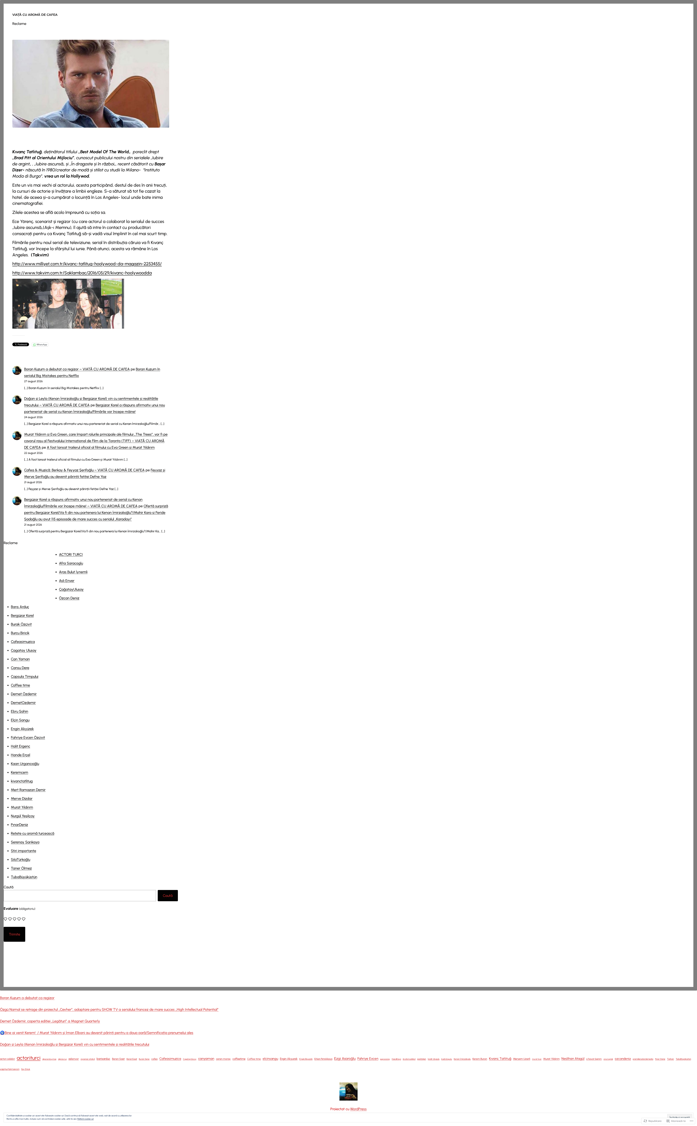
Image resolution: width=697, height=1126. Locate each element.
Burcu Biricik (20, 633)
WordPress (358, 1109)
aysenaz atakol (88, 1059)
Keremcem (19, 772)
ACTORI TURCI (71, 554)
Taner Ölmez (21, 868)
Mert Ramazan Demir (28, 790)
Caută (8, 887)
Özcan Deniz (69, 598)
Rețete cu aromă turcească (32, 833)
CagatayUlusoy (189, 1059)
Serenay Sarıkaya (25, 842)
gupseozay (385, 1059)
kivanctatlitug (22, 781)
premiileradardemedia (643, 1059)
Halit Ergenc (20, 746)
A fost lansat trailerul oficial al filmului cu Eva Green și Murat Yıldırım (101, 447)
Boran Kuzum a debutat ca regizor (27, 998)
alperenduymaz (49, 1059)
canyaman (206, 1058)
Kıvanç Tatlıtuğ (500, 1058)
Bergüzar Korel (22, 615)
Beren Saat (118, 1058)
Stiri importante (23, 851)
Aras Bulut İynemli (73, 572)
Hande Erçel (20, 755)
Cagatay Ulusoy (23, 650)
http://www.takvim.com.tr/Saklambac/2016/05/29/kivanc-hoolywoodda (82, 272)
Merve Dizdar (21, 798)
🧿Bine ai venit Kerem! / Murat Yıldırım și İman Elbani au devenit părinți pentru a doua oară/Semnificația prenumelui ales (96, 1033)
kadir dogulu (433, 1059)
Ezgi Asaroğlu (345, 1058)
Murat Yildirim (551, 1058)
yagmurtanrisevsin (9, 1069)
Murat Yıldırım (22, 807)
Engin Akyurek (288, 1058)
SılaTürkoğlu (20, 859)
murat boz (536, 1059)
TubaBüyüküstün (24, 877)
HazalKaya (396, 1059)
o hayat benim (594, 1059)
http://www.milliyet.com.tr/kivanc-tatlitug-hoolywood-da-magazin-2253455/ (87, 263)
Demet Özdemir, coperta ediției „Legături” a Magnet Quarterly (50, 1021)
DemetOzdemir (23, 702)
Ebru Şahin (19, 711)
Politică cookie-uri (85, 1119)
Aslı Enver (66, 580)
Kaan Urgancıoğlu (25, 763)
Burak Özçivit (21, 624)
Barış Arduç (20, 607)
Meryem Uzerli (521, 1058)
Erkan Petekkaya (323, 1058)
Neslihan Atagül (572, 1058)
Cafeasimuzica (23, 641)
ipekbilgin (421, 1059)
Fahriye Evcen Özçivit (28, 737)
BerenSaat (132, 1059)
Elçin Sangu (20, 720)
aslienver (73, 1058)
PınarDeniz (19, 824)
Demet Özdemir (24, 694)
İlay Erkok (25, 1069)
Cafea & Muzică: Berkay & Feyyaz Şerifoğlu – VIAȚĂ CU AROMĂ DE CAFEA (84, 470)
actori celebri (7, 1058)
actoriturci (28, 1058)
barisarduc (103, 1058)
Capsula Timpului (24, 676)
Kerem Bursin (479, 1058)
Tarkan (670, 1059)
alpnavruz (62, 1059)
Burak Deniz (144, 1059)
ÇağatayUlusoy (71, 589)
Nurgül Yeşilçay (23, 816)
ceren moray (223, 1058)
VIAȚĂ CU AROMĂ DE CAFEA (35, 15)
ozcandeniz (623, 1058)
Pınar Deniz (660, 1059)
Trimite (14, 934)
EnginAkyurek (306, 1059)
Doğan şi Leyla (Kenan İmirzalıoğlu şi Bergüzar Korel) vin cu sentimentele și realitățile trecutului (74, 1044)
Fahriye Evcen (367, 1058)
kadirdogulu (446, 1059)
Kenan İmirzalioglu (462, 1059)
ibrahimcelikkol (409, 1059)
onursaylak (608, 1059)
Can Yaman (20, 659)
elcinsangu (270, 1058)
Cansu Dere (20, 668)
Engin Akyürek (22, 729)
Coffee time (20, 685)
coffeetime (239, 1058)
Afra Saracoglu (71, 563)
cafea (154, 1059)
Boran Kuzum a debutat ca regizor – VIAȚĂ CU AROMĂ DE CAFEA (77, 369)
